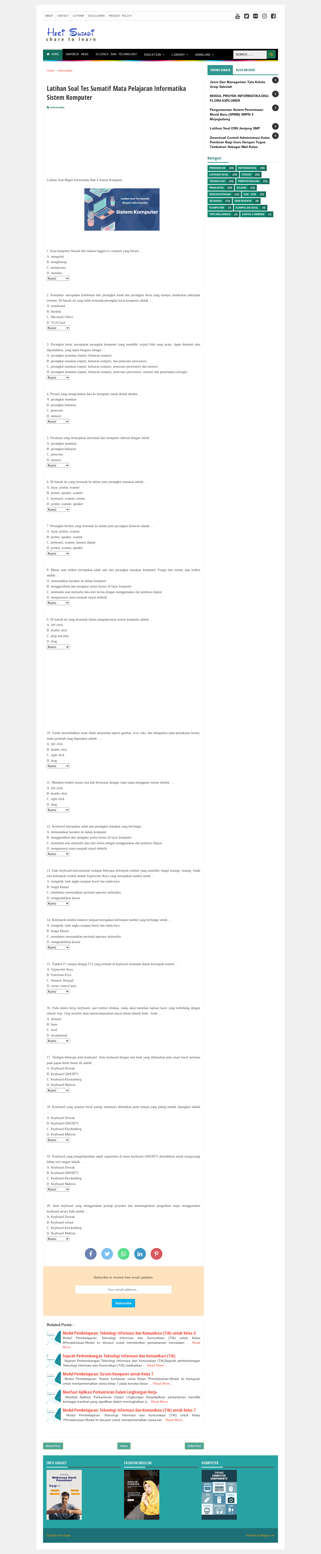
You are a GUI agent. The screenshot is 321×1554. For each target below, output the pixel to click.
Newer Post (53, 1446)
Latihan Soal (219, 174)
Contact (63, 16)
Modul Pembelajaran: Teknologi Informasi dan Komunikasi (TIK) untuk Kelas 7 (129, 1410)
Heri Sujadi (64, 1535)
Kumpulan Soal (247, 207)
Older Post (194, 1446)
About (49, 16)
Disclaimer (96, 16)
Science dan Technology (116, 54)
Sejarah (215, 200)
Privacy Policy (120, 16)
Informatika (57, 107)
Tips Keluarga (220, 214)
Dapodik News (77, 54)
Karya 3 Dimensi (253, 214)
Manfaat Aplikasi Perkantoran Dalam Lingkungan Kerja (110, 1392)
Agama (242, 187)
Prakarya (216, 187)
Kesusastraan (220, 194)
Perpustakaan (248, 181)
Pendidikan (217, 168)
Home (54, 54)
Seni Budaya (243, 200)
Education (152, 55)
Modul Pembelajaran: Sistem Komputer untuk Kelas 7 (108, 1374)
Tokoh (246, 174)
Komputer (216, 207)
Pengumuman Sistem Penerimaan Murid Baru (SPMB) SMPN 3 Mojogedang (236, 114)
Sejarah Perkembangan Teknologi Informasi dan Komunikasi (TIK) (119, 1356)
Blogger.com (267, 1535)
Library (178, 55)
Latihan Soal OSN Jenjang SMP (235, 128)
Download (202, 55)
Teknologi (217, 181)
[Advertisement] (123, 144)
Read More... (157, 1365)
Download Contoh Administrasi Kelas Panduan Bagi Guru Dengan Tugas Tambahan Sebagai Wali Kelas (240, 142)
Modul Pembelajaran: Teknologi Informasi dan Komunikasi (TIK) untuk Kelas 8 (129, 1333)
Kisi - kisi (250, 194)
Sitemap (78, 16)
